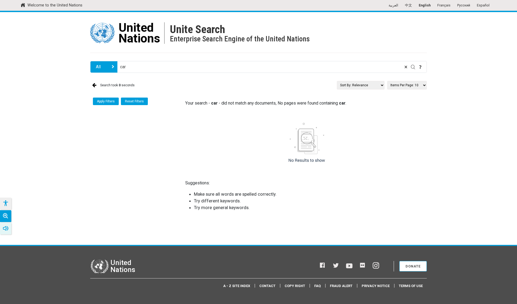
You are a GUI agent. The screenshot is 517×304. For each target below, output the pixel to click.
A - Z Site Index (236, 286)
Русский (463, 5)
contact (267, 286)
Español (483, 5)
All (98, 66)
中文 (408, 5)
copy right (295, 286)
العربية (393, 5)
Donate (413, 266)
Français (443, 5)
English (425, 5)
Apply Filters (106, 101)
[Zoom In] (5, 216)
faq (317, 286)
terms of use (411, 286)
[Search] (413, 67)
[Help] (420, 67)
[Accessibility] (5, 203)
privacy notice (376, 286)
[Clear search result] (406, 67)
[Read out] (5, 228)
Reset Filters (134, 101)
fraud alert (341, 286)
